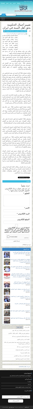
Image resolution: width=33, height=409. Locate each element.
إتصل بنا (29, 381)
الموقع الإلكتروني (23, 219)
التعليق (26, 193)
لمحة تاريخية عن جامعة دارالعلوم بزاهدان (23, 387)
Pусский (3, 3)
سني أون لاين (11, 407)
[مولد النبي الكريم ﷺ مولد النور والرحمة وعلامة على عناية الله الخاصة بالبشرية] (7, 255)
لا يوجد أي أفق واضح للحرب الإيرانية (22, 303)
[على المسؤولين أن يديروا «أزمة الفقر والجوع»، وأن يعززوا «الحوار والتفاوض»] (7, 284)
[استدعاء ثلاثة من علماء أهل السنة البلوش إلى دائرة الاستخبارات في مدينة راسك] (7, 269)
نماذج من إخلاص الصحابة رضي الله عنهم (20, 330)
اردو (10, 3)
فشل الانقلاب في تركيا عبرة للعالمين (21, 355)
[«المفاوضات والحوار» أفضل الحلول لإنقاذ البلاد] (7, 313)
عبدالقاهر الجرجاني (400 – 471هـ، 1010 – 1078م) (19, 333)
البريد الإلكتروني (23, 214)
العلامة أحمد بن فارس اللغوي (23, 339)
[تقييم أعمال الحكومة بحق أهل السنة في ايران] (16, 33)
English (18, 3)
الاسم (26, 208)
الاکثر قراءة (27, 327)
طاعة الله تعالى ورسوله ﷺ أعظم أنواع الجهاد (20, 318)
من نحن (29, 384)
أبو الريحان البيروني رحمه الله (23, 346)
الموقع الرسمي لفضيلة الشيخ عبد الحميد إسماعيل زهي (20, 375)
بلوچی (7, 3)
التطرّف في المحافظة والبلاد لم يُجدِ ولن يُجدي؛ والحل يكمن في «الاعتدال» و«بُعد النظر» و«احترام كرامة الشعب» (20, 261)
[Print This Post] (4, 31)
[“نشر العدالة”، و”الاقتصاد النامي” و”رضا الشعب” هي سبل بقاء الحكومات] (7, 299)
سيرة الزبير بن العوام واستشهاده (22, 349)
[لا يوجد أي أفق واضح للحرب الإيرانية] (7, 306)
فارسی (14, 3)
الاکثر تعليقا (19, 327)
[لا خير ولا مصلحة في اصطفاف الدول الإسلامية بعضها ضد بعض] (7, 292)
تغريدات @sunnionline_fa (24, 366)
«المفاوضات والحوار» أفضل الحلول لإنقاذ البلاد (20, 310)
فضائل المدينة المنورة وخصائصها (22, 358)
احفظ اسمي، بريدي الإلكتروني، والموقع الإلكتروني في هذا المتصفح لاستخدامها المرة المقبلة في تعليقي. (16, 230)
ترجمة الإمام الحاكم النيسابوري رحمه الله (20, 336)
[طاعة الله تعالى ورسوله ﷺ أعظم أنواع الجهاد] (7, 320)
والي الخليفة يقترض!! (24, 352)
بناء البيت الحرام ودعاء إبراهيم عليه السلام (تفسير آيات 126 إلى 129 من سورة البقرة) (16, 343)
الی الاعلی (26, 407)
